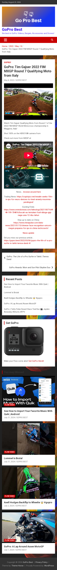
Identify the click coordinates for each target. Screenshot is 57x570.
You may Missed (14, 372)
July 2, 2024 (9, 506)
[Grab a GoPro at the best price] (28, 170)
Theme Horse (17, 565)
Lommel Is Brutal (11, 292)
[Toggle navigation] (5, 40)
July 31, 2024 (9, 417)
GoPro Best (12, 29)
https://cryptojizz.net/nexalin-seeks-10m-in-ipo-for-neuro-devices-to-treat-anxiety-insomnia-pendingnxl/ (29, 199)
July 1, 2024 (9, 550)
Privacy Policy (41, 562)
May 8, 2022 (9, 80)
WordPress (49, 565)
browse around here (32, 192)
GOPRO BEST (21, 80)
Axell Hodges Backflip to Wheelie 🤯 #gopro (23, 298)
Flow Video (9, 405)
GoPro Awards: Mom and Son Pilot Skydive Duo (29, 267)
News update (28, 233)
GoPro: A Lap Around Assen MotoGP (20, 303)
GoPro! (7, 62)
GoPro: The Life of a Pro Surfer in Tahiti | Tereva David (28, 258)
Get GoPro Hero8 (36, 361)
